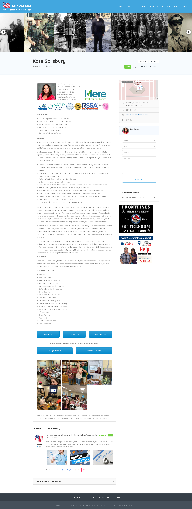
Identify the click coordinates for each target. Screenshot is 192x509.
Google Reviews (54, 350)
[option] (96, 32)
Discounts (176, 6)
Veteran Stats (121, 497)
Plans (92, 497)
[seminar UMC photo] (74, 397)
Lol (77, 470)
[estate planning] (74, 372)
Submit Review (149, 66)
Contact (185, 6)
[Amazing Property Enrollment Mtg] (49, 372)
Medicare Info (100, 334)
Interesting (67, 470)
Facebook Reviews (94, 350)
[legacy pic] (99, 372)
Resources (153, 6)
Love (86, 470)
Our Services (74, 334)
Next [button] (188, 32)
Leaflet (155, 98)
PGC (85, 497)
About (64, 497)
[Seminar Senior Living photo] (49, 397)
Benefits (165, 6)
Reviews (120, 6)
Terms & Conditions (105, 497)
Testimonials (142, 6)
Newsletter (129, 6)
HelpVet (39, 445)
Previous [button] (3, 32)
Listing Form (75, 497)
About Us (48, 334)
